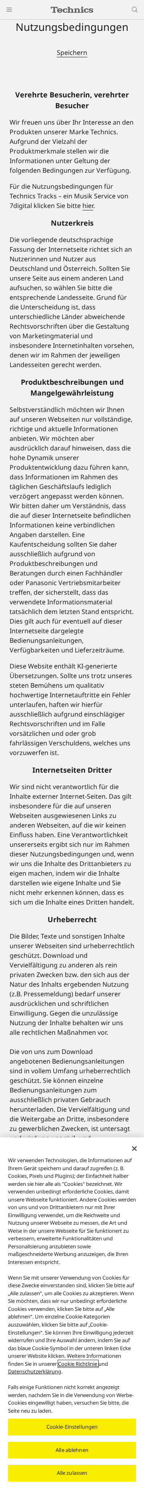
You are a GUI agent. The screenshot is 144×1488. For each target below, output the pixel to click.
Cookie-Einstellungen (72, 1426)
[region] (72, 1312)
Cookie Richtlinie (78, 1363)
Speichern (72, 52)
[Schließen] (134, 1148)
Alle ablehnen (72, 1450)
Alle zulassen (72, 1472)
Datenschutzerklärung (34, 1371)
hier (87, 205)
